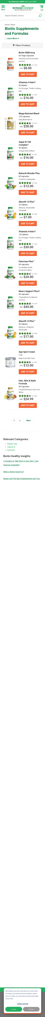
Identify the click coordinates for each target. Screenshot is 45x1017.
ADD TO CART (28, 74)
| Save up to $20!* (22, 2)
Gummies (11, 450)
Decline (31, 1009)
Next (28, 420)
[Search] (40, 15)
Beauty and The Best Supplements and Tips (21, 478)
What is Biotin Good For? (13, 472)
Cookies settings (22, 1004)
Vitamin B (11, 447)
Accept (14, 1009)
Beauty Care (12, 444)
